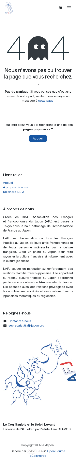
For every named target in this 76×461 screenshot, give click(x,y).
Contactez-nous (20, 321)
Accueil (38, 138)
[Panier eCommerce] (60, 7)
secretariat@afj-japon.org (26, 325)
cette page (46, 100)
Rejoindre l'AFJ (13, 192)
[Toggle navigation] (69, 7)
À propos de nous (15, 187)
